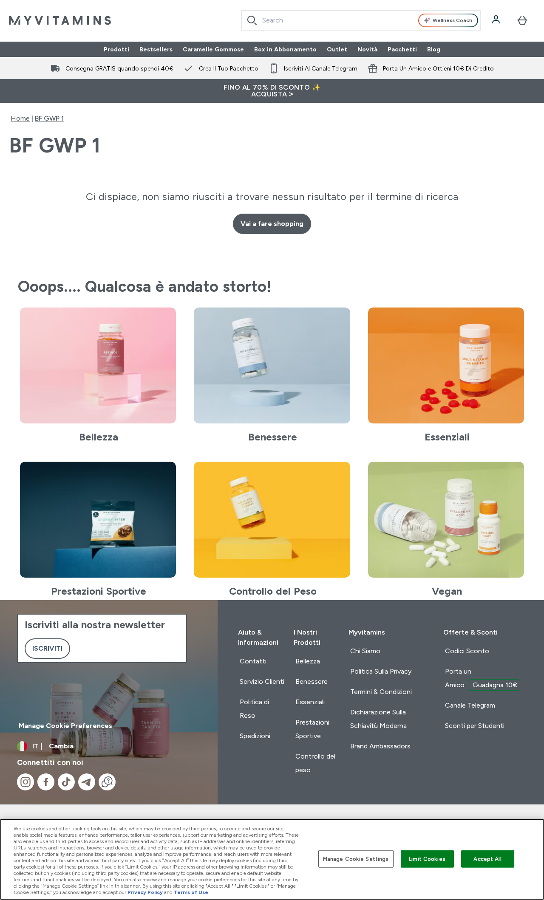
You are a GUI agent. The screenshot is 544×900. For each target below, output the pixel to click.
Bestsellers (156, 49)
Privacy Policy (145, 892)
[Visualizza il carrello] (522, 20)
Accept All (487, 858)
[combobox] (361, 20)
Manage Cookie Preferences (65, 725)
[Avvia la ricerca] (252, 20)
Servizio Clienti (262, 681)
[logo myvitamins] (60, 20)
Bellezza (307, 661)
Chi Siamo (365, 651)
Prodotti (116, 49)
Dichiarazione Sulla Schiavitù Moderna (378, 718)
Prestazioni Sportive (312, 729)
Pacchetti (402, 49)
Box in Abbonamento (285, 49)
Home (20, 118)
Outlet (337, 49)
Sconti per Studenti (474, 725)
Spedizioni (255, 735)
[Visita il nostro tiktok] (66, 781)
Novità (367, 49)
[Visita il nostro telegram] (86, 781)
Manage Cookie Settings (356, 858)
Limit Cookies (427, 858)
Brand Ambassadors (380, 746)
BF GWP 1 (49, 118)
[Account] (497, 20)
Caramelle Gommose (213, 49)
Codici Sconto (467, 651)
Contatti (253, 661)
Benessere (311, 681)
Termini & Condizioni (381, 691)
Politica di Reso (254, 708)
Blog (433, 49)
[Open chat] (107, 781)
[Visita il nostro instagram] (25, 781)
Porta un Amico (481, 678)
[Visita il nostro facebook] (45, 781)
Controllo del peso (315, 763)
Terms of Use (191, 892)
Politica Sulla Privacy (380, 671)
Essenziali (310, 701)
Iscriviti (47, 648)
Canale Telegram (470, 705)
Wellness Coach (452, 20)
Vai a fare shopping (272, 223)
